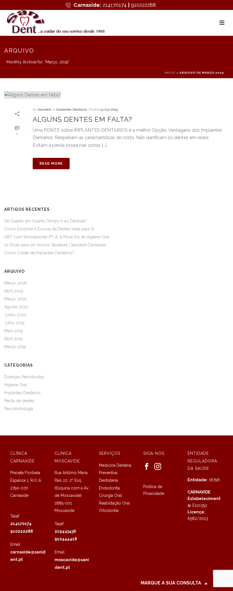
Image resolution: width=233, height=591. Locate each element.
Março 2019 (15, 346)
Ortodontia (108, 510)
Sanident (44, 109)
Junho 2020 (15, 315)
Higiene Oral (15, 385)
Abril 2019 (13, 338)
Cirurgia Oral (110, 495)
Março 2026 (15, 283)
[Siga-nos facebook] (146, 466)
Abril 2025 (13, 291)
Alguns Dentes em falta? (82, 119)
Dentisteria (108, 480)
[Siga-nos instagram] (157, 466)
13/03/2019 (109, 109)
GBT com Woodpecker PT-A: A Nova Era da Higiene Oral (56, 237)
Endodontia (109, 488)
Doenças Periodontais (24, 377)
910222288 (143, 5)
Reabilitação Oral (114, 503)
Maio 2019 (13, 330)
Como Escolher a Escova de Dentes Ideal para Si (49, 229)
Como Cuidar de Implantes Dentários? (39, 253)
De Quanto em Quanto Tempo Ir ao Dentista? (45, 221)
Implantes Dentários (71, 109)
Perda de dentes (19, 400)
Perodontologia (18, 408)
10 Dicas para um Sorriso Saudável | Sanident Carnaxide (55, 245)
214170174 (115, 5)
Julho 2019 (14, 323)
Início (170, 72)
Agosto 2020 (16, 307)
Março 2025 (15, 299)
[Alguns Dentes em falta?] (116, 95)
